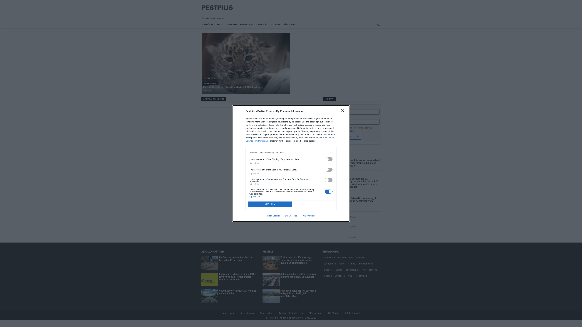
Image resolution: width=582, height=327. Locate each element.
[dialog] (291, 163)
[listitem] (291, 152)
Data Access (291, 216)
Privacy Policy (308, 216)
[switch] (329, 159)
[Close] (343, 111)
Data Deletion (273, 216)
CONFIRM (270, 204)
